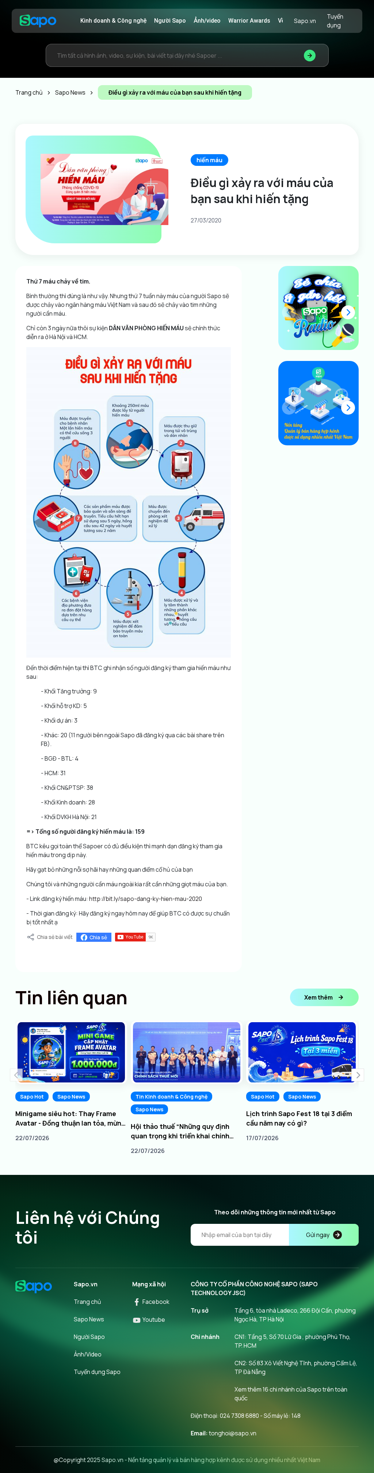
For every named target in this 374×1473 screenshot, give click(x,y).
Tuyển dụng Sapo (97, 1372)
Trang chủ (87, 1302)
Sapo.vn (305, 21)
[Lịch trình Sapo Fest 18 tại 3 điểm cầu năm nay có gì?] (302, 1052)
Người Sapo (170, 20)
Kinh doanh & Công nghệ (113, 20)
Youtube (153, 1320)
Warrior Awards (249, 20)
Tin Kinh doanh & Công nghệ (171, 1096)
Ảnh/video (207, 20)
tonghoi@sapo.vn (232, 1433)
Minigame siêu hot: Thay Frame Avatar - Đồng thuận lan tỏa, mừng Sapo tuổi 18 (70, 1118)
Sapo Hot (32, 1096)
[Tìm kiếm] (310, 55)
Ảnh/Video (88, 1354)
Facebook (155, 1302)
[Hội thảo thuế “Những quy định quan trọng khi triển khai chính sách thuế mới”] (187, 1052)
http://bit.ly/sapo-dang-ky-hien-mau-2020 (145, 899)
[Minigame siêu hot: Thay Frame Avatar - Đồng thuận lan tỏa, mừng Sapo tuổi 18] (71, 1052)
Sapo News (71, 1096)
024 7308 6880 (239, 1416)
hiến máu (209, 160)
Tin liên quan (71, 997)
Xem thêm (318, 997)
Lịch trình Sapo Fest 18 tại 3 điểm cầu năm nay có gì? (299, 1118)
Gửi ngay (317, 1235)
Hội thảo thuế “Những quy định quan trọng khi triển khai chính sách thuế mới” (180, 1131)
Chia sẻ (98, 937)
